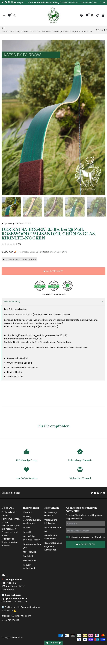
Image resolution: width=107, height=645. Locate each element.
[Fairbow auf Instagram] (12, 2)
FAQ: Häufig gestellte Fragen (31, 538)
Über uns (27, 512)
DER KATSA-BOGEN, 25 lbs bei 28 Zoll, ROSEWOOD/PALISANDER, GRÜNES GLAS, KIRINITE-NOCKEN (47, 32)
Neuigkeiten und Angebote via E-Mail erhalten (87, 537)
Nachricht (28, 556)
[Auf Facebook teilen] (104, 30)
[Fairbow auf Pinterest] (9, 2)
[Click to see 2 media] (32, 207)
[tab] (53, 301)
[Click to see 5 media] (96, 207)
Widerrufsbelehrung (53, 529)
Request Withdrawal (29, 566)
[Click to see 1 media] (11, 207)
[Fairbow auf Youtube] (15, 2)
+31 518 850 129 (10, 620)
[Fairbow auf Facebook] (6, 2)
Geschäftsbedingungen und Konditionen (53, 546)
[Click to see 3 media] (53, 207)
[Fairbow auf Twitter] (3, 2)
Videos (26, 527)
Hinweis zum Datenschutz (51, 537)
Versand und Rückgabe (50, 521)
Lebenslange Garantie (50, 514)
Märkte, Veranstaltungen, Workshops (32, 520)
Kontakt (27, 532)
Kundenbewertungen (32, 546)
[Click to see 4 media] (75, 207)
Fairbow (19, 637)
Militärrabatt (29, 560)
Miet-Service (29, 551)
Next (101, 117)
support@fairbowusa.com (16, 615)
